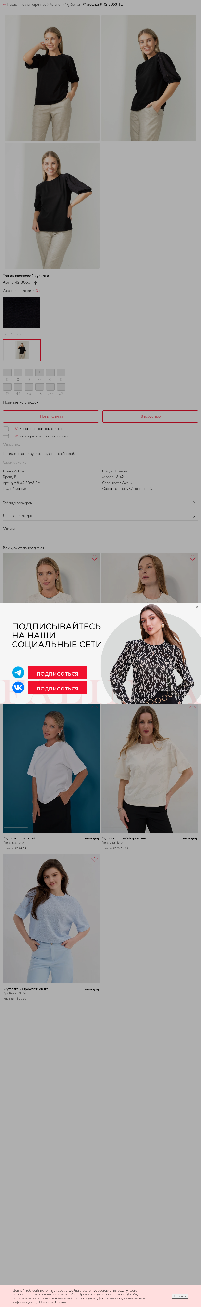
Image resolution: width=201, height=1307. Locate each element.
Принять (180, 1296)
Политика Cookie (52, 1302)
